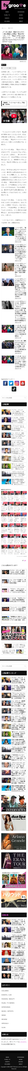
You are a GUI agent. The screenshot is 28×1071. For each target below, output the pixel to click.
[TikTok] (14, 389)
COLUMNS (7, 1064)
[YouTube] (22, 383)
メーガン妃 (13, 68)
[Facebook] (5, 383)
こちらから (22, 1042)
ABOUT (21, 1064)
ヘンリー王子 (5, 68)
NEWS (4, 64)
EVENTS (7, 1061)
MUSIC (20, 1059)
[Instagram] (16, 383)
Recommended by (20, 556)
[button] (25, 398)
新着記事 (5, 915)
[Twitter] (11, 383)
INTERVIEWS (20, 1057)
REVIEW (21, 1061)
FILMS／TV (7, 1059)
